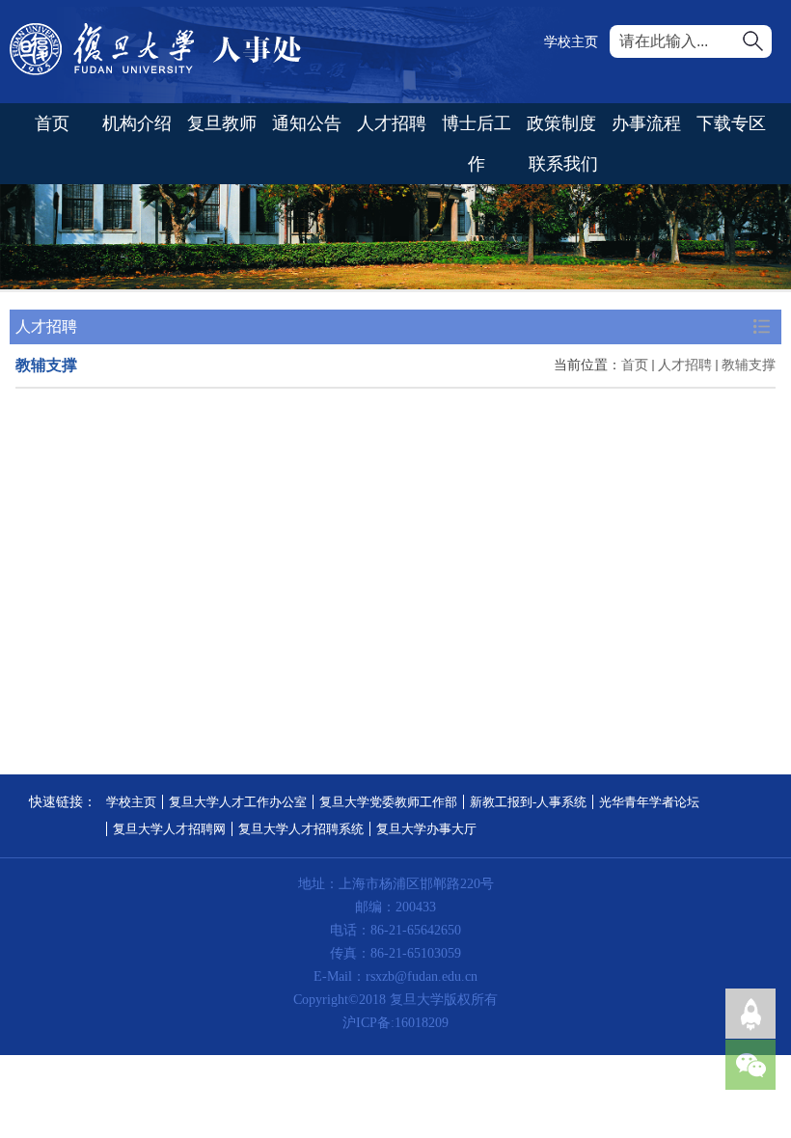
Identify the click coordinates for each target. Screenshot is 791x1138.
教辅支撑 (749, 365)
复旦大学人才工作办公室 (238, 802)
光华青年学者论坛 (649, 802)
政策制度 (561, 123)
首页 (52, 123)
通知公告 (306, 123)
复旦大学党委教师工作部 (388, 802)
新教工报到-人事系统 (528, 802)
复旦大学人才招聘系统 (301, 829)
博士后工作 (476, 144)
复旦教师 (222, 123)
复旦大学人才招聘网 (169, 829)
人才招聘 (391, 123)
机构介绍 (137, 123)
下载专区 (731, 123)
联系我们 (563, 164)
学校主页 (571, 42)
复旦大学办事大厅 (426, 829)
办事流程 (646, 123)
